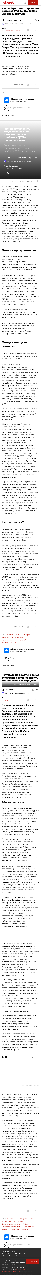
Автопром (26, 634)
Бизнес (4, 1229)
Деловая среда (6, 1221)
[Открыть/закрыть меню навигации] (21, 2)
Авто (18, 634)
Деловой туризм (21, 1219)
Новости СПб (21, 640)
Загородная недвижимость (11, 1226)
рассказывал (33, 613)
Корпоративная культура (11, 1224)
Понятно (33, 1261)
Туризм (32, 1219)
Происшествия (17, 637)
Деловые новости (8, 640)
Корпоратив (18, 1221)
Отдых (25, 1224)
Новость (10, 634)
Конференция (14, 1229)
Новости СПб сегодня (9, 642)
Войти (33, 3)
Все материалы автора (11, 31)
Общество (6, 637)
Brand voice (25, 1229)
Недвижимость (28, 1226)
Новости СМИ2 (8, 115)
